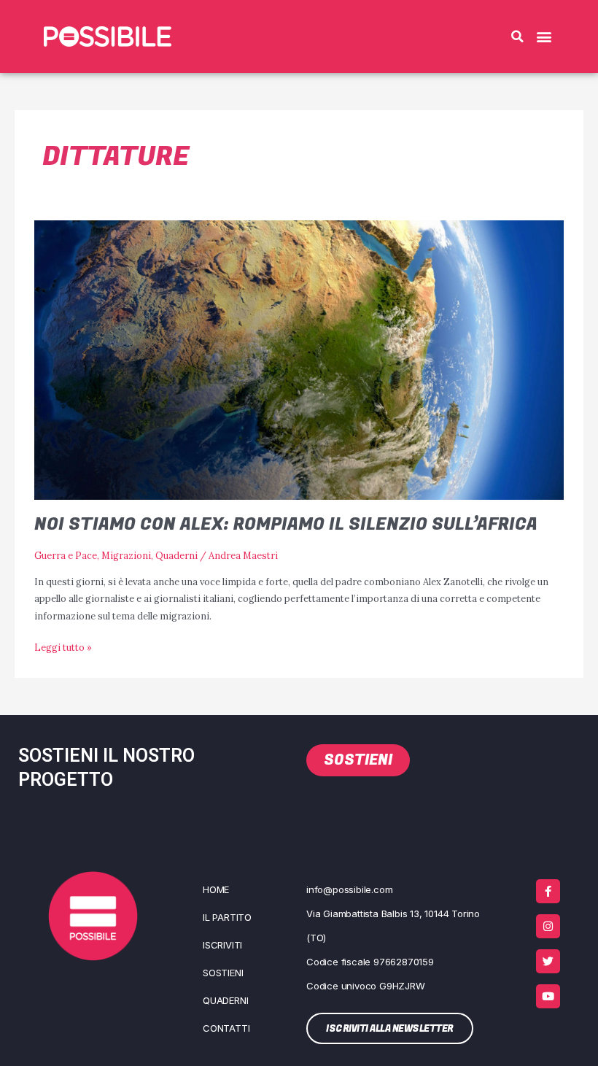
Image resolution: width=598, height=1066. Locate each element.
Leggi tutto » (63, 646)
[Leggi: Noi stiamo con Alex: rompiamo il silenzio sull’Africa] (298, 359)
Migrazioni (126, 555)
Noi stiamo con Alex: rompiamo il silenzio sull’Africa (285, 524)
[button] (517, 36)
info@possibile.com (349, 889)
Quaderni (176, 555)
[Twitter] (548, 961)
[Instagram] (548, 926)
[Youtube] (548, 996)
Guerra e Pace (65, 555)
